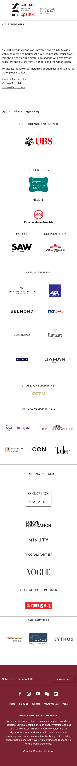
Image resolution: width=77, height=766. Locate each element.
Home (5, 24)
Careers (36, 704)
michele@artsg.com (13, 87)
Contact (23, 704)
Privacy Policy (51, 704)
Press (12, 704)
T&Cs (65, 704)
